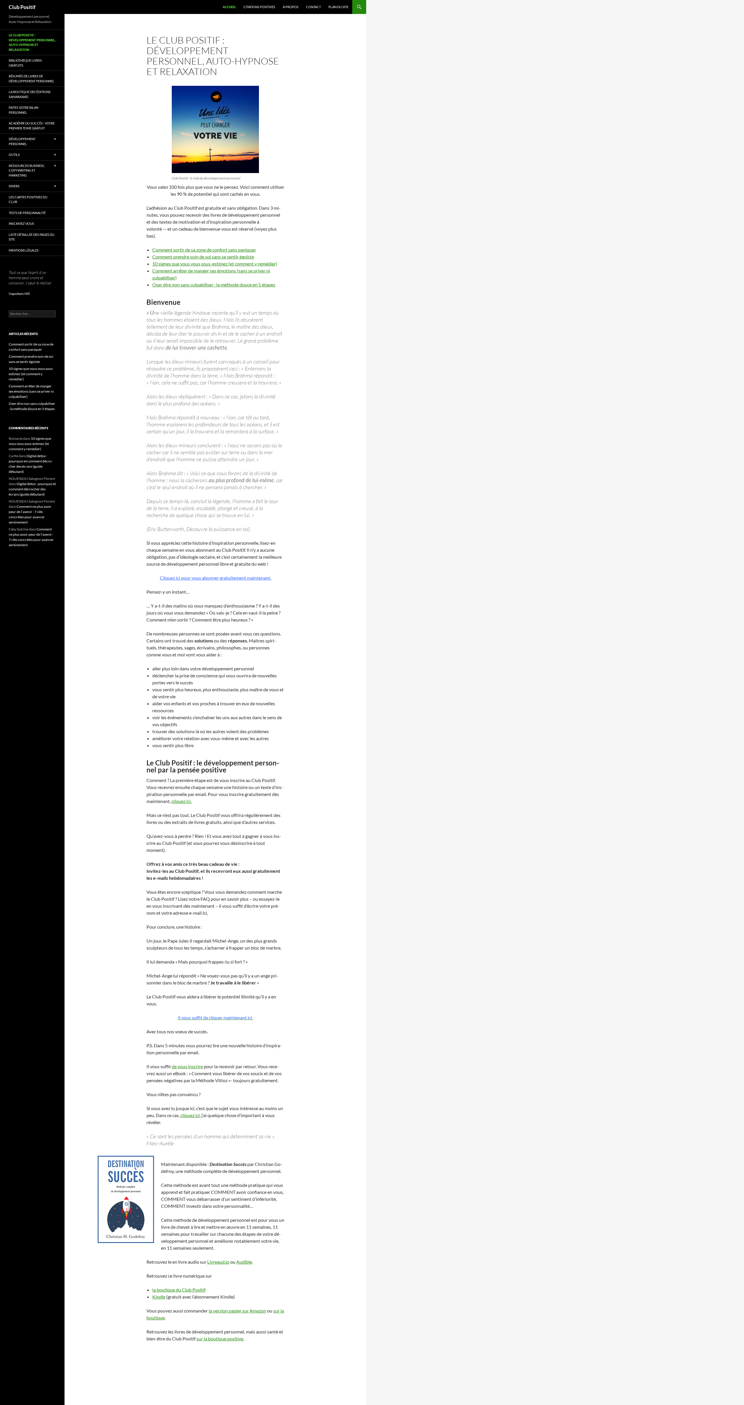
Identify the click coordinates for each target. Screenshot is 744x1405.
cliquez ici (190, 1115)
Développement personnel (22, 141)
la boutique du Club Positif (178, 1289)
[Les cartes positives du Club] (215, 129)
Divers (14, 186)
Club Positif (22, 7)
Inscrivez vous (21, 223)
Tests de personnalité (27, 213)
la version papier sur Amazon (237, 1310)
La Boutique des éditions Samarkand (30, 94)
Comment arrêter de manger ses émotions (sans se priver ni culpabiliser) (31, 391)
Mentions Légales (24, 250)
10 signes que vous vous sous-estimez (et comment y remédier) (214, 263)
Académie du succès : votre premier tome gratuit (32, 125)
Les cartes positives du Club (28, 199)
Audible (244, 1262)
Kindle (158, 1296)
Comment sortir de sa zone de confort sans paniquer (204, 249)
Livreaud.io (218, 1262)
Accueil (229, 7)
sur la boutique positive (219, 1338)
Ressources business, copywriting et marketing (26, 170)
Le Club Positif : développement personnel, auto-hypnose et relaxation (32, 42)
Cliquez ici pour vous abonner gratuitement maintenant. (215, 577)
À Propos (290, 7)
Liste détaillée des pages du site (31, 237)
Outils (14, 154)
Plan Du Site (338, 7)
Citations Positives (259, 7)
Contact (313, 7)
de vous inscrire (187, 1066)
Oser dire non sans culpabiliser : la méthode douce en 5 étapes (213, 284)
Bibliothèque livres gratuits (25, 62)
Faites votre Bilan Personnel (23, 110)
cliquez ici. (181, 801)
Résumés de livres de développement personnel (31, 78)
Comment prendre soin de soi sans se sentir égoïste (203, 256)
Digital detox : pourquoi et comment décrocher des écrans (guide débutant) (32, 489)
